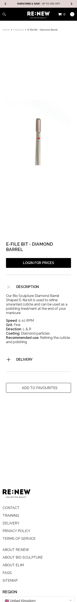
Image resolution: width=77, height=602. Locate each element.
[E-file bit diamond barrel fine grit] (38, 132)
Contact (11, 508)
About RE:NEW (16, 550)
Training (11, 515)
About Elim (13, 565)
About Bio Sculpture (23, 557)
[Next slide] (71, 4)
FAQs (7, 573)
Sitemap (10, 580)
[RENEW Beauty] (38, 15)
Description (27, 287)
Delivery (24, 359)
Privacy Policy (16, 531)
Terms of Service (19, 539)
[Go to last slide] (5, 4)
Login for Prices (38, 263)
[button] (38, 388)
